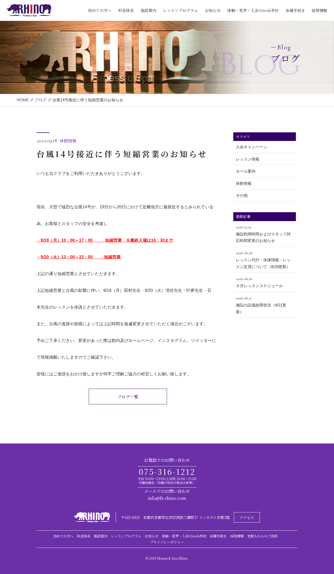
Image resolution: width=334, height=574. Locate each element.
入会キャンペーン (251, 147)
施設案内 (148, 10)
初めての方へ (99, 10)
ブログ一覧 (127, 397)
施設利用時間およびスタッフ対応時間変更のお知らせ (263, 233)
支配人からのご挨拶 (262, 536)
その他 (242, 195)
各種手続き (295, 10)
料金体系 (126, 10)
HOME (23, 100)
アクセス (247, 517)
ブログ (40, 100)
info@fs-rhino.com (167, 498)
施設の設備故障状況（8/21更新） (261, 304)
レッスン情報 (247, 159)
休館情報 (68, 141)
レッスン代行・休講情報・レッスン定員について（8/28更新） (263, 259)
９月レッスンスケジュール (259, 282)
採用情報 (319, 10)
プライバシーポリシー (167, 542)
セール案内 (245, 171)
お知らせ (212, 10)
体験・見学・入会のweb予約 (253, 10)
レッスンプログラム (180, 10)
